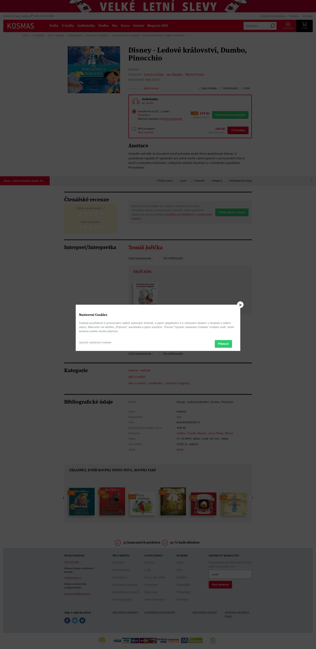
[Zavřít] (240, 304)
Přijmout (223, 343)
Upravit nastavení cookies (95, 342)
